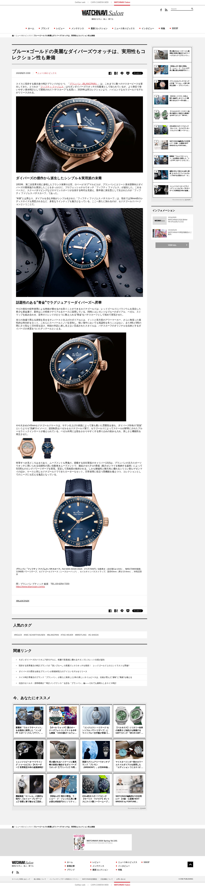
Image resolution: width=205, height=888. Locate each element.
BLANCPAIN (23, 601)
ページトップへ (190, 864)
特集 (163, 28)
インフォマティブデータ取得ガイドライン (64, 879)
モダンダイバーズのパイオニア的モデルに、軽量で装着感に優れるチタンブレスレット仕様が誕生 (62, 660)
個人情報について (40, 879)
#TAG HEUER (67, 635)
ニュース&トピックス (124, 28)
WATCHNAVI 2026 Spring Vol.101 (102, 841)
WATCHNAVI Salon (122, 2)
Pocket (127, 73)
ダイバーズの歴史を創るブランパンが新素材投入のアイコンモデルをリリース (53, 671)
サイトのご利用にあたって (21, 879)
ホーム (31, 28)
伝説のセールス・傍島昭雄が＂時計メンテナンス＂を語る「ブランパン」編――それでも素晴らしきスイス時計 (67, 683)
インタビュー (148, 28)
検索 (192, 9)
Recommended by (134, 808)
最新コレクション (99, 28)
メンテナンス (77, 28)
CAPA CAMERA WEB (99, 2)
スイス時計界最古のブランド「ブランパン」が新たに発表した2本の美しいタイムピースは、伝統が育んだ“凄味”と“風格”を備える (75, 677)
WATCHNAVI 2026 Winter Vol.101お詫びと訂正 (177, 221)
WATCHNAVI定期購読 (89, 879)
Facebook (161, 10)
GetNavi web (80, 2)
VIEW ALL (172, 245)
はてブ (116, 73)
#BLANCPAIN (53, 635)
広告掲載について (107, 879)
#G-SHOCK (93, 635)
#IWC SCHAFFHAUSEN (34, 635)
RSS (166, 10)
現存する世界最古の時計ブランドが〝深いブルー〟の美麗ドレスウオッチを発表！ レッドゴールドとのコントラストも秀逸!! (74, 665)
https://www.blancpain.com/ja (30, 586)
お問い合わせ (121, 879)
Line (122, 73)
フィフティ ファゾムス (52, 86)
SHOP (175, 28)
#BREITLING (80, 635)
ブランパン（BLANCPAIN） (84, 84)
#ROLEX (18, 635)
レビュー (60, 28)
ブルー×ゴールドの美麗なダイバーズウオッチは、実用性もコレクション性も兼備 (64, 36)
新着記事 (71, 866)
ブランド (45, 28)
